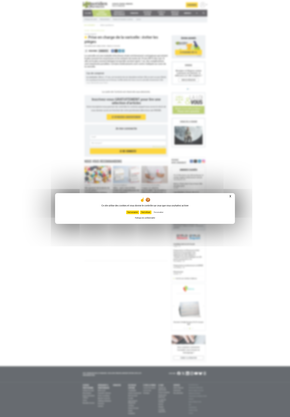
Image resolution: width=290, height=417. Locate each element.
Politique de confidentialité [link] (145, 218)
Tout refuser (145, 212)
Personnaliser (158, 212)
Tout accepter (132, 212)
